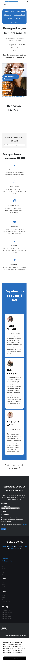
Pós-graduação (17, 38)
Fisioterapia (7, 15)
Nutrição (18, 19)
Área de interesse (5, 506)
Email (2, 511)
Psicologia (14, 22)
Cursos (10, 38)
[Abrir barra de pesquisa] (27, 2)
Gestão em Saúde (19, 15)
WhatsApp (3, 514)
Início (6, 38)
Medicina (10, 19)
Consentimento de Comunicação (9, 517)
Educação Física (9, 11)
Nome (2, 503)
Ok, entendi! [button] (15, 658)
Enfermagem (21, 11)
